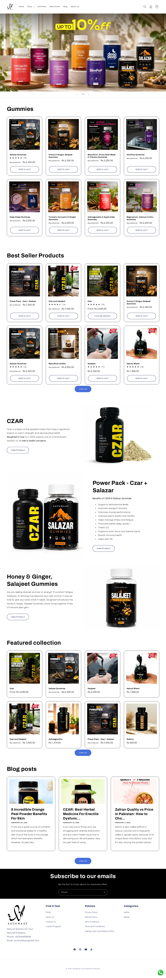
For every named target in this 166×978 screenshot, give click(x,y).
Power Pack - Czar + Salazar (23, 301)
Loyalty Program (53, 926)
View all (83, 389)
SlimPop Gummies (136, 155)
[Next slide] (89, 94)
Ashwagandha (55, 739)
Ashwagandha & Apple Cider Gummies (101, 218)
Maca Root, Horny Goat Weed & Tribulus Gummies (102, 156)
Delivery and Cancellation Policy (99, 931)
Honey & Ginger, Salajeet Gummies (60, 156)
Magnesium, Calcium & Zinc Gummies (140, 218)
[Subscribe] (104, 892)
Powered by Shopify (92, 968)
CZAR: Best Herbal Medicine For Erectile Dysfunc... (81, 814)
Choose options (102, 316)
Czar (90, 301)
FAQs (48, 912)
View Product (18, 450)
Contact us (51, 922)
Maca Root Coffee (57, 364)
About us (50, 917)
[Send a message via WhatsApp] (161, 973)
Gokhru (130, 739)
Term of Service (92, 922)
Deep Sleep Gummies (20, 217)
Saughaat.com (78, 968)
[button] (31, 7)
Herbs (126, 912)
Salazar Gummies (18, 155)
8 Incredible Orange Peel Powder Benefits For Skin (29, 814)
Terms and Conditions (95, 926)
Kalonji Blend (133, 364)
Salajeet (91, 364)
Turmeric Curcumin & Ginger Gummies (62, 218)
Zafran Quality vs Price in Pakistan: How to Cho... (134, 814)
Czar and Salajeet (57, 301)
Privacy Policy (91, 912)
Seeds (127, 917)
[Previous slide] (77, 94)
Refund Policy (91, 917)
